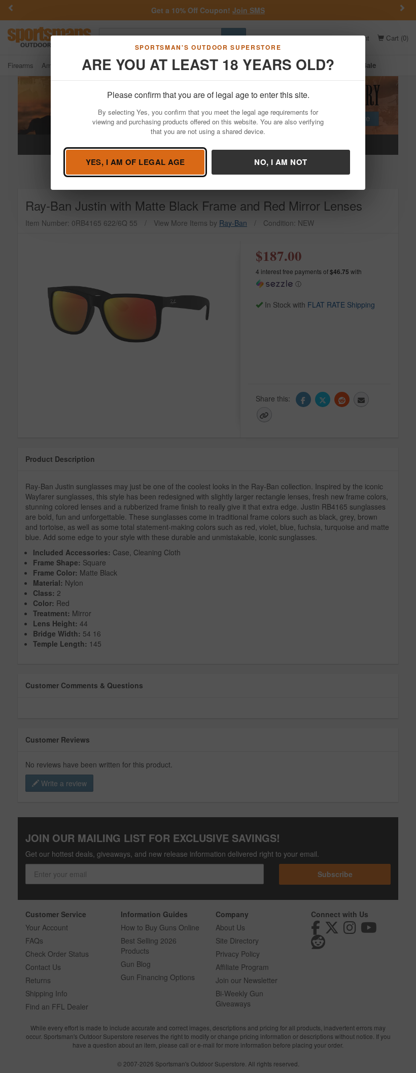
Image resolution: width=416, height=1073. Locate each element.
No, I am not (280, 161)
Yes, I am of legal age (135, 161)
